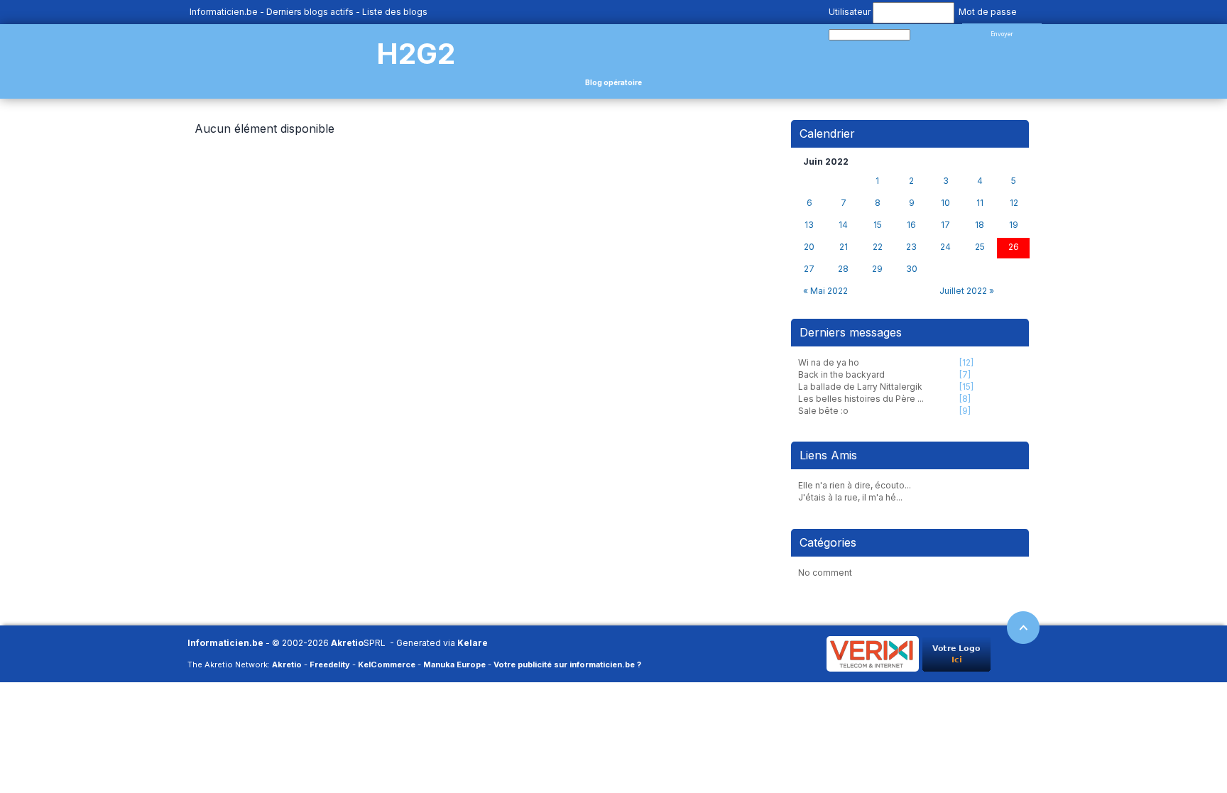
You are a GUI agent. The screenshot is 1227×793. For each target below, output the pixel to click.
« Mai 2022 (825, 290)
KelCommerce (386, 664)
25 (980, 247)
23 (911, 247)
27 (809, 269)
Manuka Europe (454, 664)
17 (945, 225)
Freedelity (330, 664)
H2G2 (415, 53)
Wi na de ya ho (828, 362)
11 (979, 203)
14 (843, 225)
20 (809, 247)
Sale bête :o (823, 410)
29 (877, 269)
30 (911, 269)
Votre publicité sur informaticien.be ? (567, 664)
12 (1014, 203)
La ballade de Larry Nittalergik (860, 386)
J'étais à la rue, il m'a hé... (850, 497)
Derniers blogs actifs (310, 11)
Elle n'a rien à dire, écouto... (854, 485)
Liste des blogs (394, 11)
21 (843, 247)
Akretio (347, 643)
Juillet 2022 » (966, 290)
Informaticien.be (224, 11)
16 (911, 225)
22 (878, 247)
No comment (825, 572)
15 (877, 225)
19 (1013, 225)
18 (979, 225)
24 (945, 247)
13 (809, 225)
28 (843, 269)
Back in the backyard (841, 374)
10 (945, 203)
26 (1013, 247)
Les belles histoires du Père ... (861, 398)
